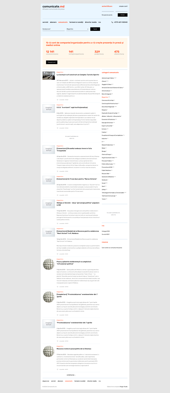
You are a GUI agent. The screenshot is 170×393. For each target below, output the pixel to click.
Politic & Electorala (107, 164)
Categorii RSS (106, 231)
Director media (91, 22)
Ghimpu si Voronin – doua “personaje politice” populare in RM (78, 204)
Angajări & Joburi (106, 84)
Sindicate (104, 180)
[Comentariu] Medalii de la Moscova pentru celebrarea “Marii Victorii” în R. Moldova (78, 232)
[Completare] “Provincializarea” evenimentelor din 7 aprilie (77, 295)
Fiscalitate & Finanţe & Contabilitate (112, 135)
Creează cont (52, 62)
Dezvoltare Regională (108, 107)
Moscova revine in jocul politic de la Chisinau (74, 349)
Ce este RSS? (106, 234)
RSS (99, 22)
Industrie (104, 138)
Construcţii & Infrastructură (110, 103)
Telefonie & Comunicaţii (108, 196)
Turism (104, 199)
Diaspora (104, 110)
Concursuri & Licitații (108, 100)
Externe (104, 129)
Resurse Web (105, 173)
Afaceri (104, 81)
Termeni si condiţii (76, 22)
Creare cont (123, 6)
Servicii (45, 22)
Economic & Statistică (108, 119)
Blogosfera (60, 72)
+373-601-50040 (121, 22)
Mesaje (104, 151)
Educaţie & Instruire (107, 122)
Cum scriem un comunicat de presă (112, 247)
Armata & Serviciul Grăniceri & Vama (112, 87)
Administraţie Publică (108, 78)
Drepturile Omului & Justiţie (109, 113)
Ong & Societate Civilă (108, 157)
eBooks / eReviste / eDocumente (111, 116)
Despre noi (45, 381)
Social (103, 183)
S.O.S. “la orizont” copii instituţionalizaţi (72, 107)
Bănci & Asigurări (106, 94)
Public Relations (106, 170)
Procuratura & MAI (107, 167)
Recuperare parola (107, 15)
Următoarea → (71, 375)
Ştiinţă (104, 189)
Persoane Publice (107, 161)
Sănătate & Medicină (108, 177)
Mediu (103, 148)
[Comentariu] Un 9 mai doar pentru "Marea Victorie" (77, 179)
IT (102, 142)
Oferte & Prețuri (106, 154)
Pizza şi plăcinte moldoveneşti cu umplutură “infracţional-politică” (74, 263)
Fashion (104, 132)
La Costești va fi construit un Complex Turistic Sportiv (78, 75)
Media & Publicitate (107, 145)
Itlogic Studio (124, 386)
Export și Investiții (107, 126)
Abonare (53, 22)
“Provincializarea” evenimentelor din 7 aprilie (74, 323)
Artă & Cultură (106, 91)
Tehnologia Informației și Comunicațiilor (113, 192)
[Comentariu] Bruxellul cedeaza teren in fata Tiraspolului (74, 150)
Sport (103, 186)
